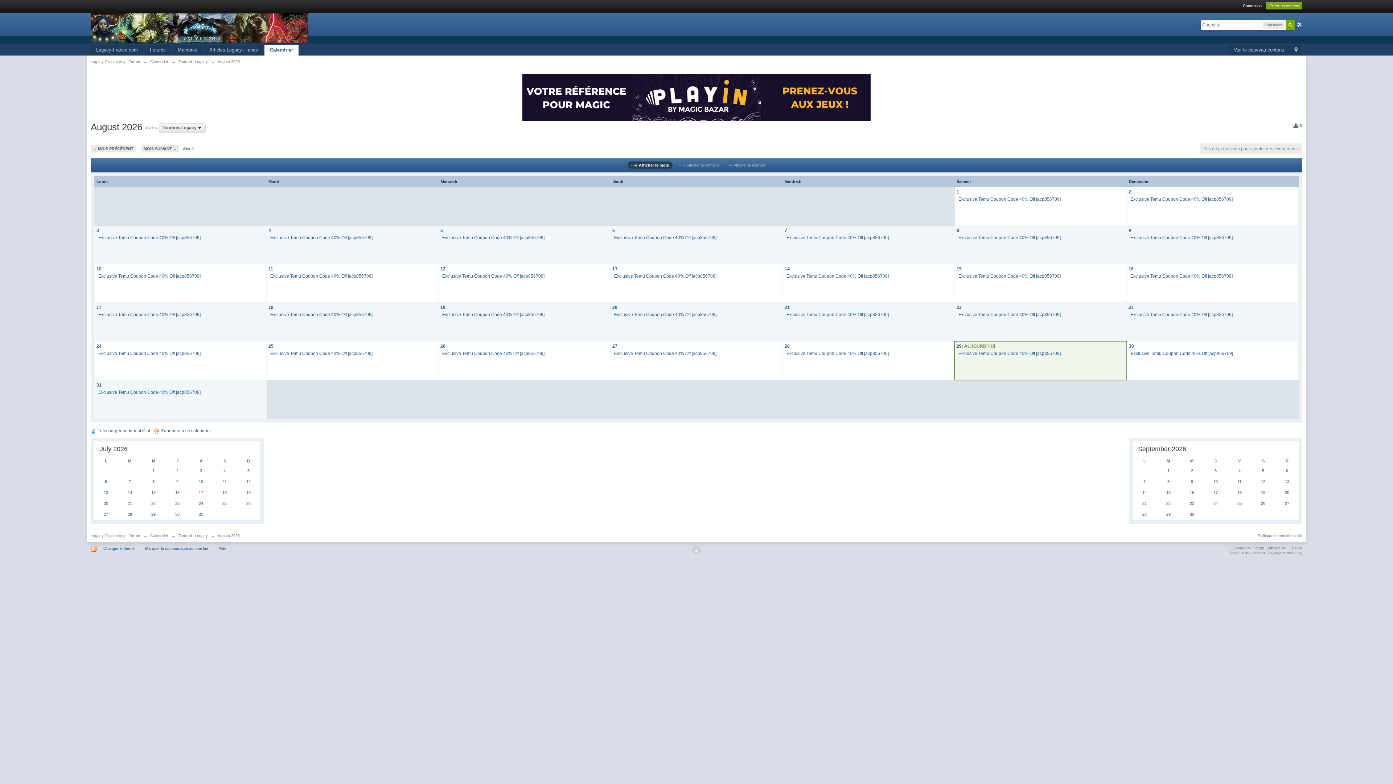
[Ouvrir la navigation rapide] (1296, 50)
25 (271, 346)
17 (99, 307)
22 (959, 307)
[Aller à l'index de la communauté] (199, 27)
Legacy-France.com (117, 50)
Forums (158, 50)
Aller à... (190, 149)
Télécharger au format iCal (123, 430)
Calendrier (281, 50)
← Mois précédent (113, 149)
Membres (187, 50)
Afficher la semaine (702, 165)
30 (1131, 346)
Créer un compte (1284, 6)
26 (442, 346)
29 (959, 346)
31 (99, 385)
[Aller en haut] (696, 550)
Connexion (1252, 6)
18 (271, 307)
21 (787, 307)
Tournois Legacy (193, 536)
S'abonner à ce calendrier (185, 430)
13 (614, 268)
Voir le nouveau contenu (1259, 50)
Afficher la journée (748, 165)
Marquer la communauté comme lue (176, 548)
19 (442, 307)
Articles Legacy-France (233, 50)
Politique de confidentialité (1280, 536)
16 (1131, 268)
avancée (1299, 25)
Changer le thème (119, 548)
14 (787, 268)
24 (99, 346)
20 (614, 307)
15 (959, 268)
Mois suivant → (160, 149)
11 (270, 268)
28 (787, 346)
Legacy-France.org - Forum (115, 536)
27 (614, 346)
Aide (222, 548)
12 (442, 268)
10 (99, 268)
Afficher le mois (653, 165)
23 (1131, 307)
